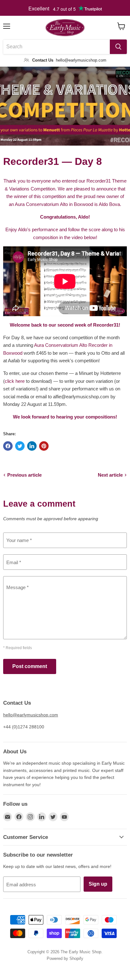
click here (15, 381)
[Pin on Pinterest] (44, 446)
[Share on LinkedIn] (32, 446)
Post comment (29, 666)
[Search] (118, 46)
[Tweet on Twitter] (20, 446)
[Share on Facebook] (8, 446)
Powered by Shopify (65, 958)
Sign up (98, 884)
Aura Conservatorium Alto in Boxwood (54, 204)
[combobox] (56, 46)
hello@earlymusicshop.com (30, 714)
